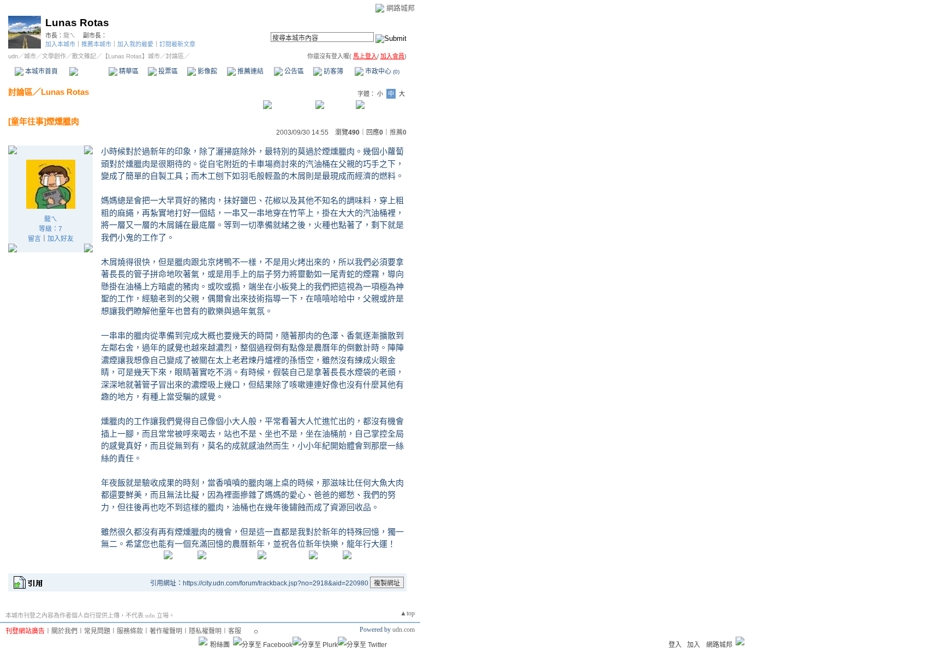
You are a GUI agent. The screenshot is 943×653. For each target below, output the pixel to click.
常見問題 (97, 631)
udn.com (403, 629)
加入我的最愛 (135, 44)
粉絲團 (220, 645)
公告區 (293, 71)
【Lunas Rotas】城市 (131, 56)
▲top (407, 613)
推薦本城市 (96, 44)
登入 (675, 645)
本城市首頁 (40, 71)
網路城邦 (400, 8)
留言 (34, 239)
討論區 (88, 71)
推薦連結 (250, 71)
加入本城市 (60, 44)
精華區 (128, 71)
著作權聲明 (166, 631)
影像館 (206, 71)
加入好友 (60, 239)
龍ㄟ (69, 35)
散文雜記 (84, 56)
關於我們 (64, 631)
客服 (234, 631)
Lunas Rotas (77, 22)
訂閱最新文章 (177, 44)
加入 (693, 645)
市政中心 (381, 71)
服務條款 (130, 631)
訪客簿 (332, 71)
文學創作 (54, 56)
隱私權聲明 (205, 631)
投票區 (167, 71)
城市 (30, 56)
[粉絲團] (203, 641)
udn (13, 56)
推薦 (398, 132)
